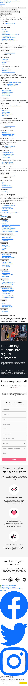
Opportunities (12, 9)
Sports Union (21, 7)
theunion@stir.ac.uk (10, 23)
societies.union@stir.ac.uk (15, 106)
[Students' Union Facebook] (14, 605)
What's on (15, 11)
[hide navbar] (1, 215)
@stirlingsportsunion (13, 85)
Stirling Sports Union (12, 84)
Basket (2, 2)
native (16, 387)
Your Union (3, 7)
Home (1, 589)
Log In (5, 2)
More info (7, 684)
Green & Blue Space (5, 13)
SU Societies (4, 9)
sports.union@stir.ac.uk (15, 82)
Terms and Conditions (13, 589)
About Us (5, 589)
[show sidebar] (1, 6)
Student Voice (12, 7)
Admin (9, 216)
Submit (14, 459)
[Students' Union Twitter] (14, 633)
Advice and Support (5, 11)
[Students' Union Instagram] (14, 661)
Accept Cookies (23, 683)
